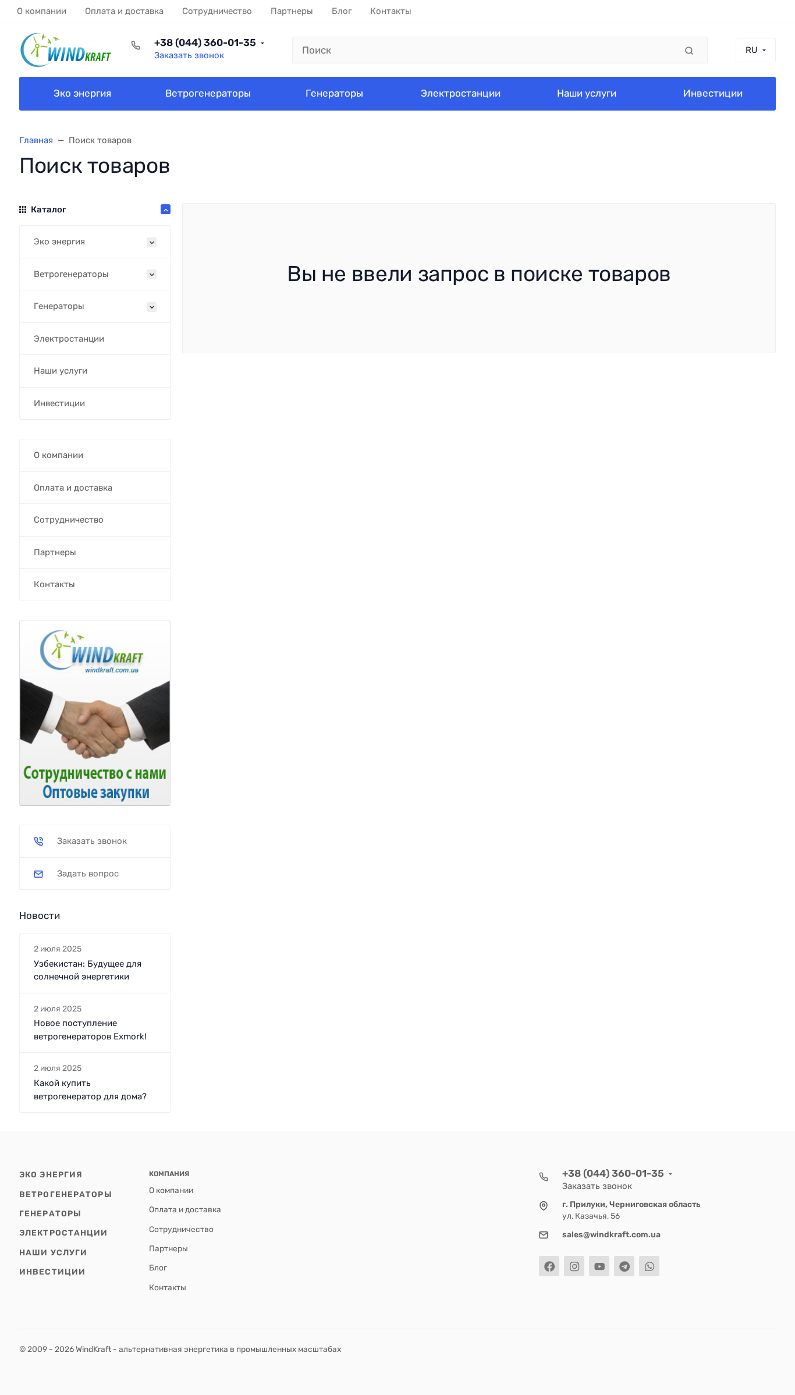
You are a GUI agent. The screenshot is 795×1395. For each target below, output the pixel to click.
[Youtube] (599, 1266)
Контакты (167, 1287)
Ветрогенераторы (65, 1194)
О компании (171, 1190)
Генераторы (50, 1213)
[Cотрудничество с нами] (95, 712)
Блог (158, 1267)
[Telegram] (624, 1266)
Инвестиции (52, 1271)
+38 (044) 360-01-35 (205, 42)
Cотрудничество (181, 1229)
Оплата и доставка (185, 1209)
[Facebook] (549, 1266)
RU (752, 50)
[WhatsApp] (649, 1266)
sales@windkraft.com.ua (611, 1234)
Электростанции (63, 1232)
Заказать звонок (189, 55)
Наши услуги (53, 1252)
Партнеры (168, 1248)
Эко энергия (51, 1174)
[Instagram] (574, 1266)
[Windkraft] (65, 50)
